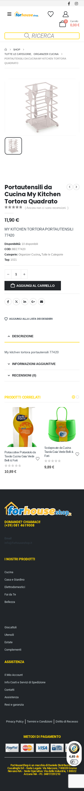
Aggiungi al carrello (35, 285)
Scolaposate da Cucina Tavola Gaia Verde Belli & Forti (58, 451)
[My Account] (65, 14)
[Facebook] (69, 3)
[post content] (22, 427)
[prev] (70, 187)
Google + (33, 301)
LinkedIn (24, 301)
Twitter (16, 301)
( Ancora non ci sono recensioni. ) (46, 208)
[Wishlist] (50, 14)
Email (41, 301)
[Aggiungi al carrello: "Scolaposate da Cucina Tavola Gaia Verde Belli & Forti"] (72, 414)
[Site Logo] (26, 14)
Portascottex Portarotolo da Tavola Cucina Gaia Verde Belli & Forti (20, 456)
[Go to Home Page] (5, 49)
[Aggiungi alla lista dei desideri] (37, 458)
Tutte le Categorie (52, 254)
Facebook (8, 301)
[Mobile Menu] (9, 14)
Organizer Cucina (29, 254)
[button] (42, 36)
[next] (76, 187)
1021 (14, 259)
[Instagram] (76, 3)
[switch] (74, 761)
